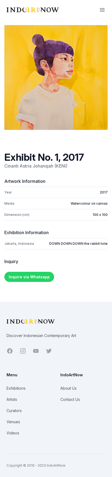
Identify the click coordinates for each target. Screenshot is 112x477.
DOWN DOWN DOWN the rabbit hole (78, 244)
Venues (13, 421)
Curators (14, 410)
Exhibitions (16, 388)
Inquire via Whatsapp (29, 277)
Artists (12, 399)
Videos (13, 433)
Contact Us (70, 399)
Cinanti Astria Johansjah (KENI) (35, 166)
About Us (68, 388)
